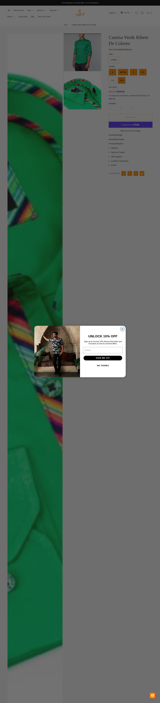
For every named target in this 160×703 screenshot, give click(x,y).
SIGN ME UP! (103, 358)
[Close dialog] (122, 329)
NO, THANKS (103, 366)
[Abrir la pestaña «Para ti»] (152, 695)
